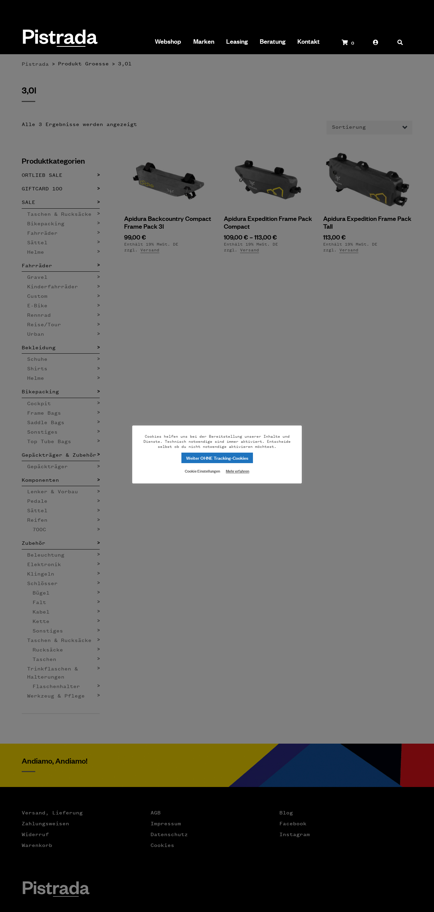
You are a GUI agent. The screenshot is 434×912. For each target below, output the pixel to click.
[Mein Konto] (375, 45)
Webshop (168, 41)
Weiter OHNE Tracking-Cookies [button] (217, 457)
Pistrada (59, 39)
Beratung (272, 41)
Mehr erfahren (237, 470)
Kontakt (308, 41)
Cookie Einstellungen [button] (202, 470)
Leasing (237, 41)
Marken (203, 41)
